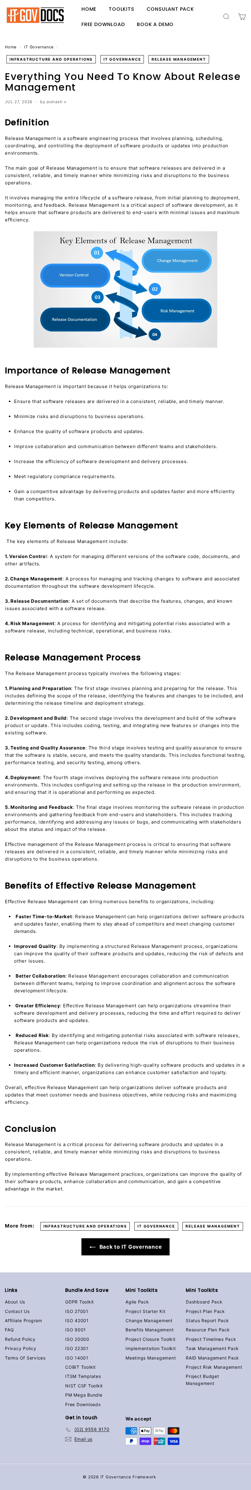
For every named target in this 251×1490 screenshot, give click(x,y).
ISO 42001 (77, 1320)
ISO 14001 (76, 1357)
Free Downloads (83, 1404)
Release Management (179, 59)
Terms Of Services (25, 1357)
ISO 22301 (76, 1348)
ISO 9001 (75, 1329)
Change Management (149, 1320)
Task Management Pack (212, 1348)
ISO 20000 (77, 1339)
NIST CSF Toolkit (84, 1385)
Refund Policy (20, 1339)
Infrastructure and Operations (51, 59)
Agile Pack (137, 1301)
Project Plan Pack (205, 1311)
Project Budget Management (202, 1380)
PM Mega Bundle (84, 1395)
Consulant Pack (170, 9)
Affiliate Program (23, 1320)
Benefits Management (150, 1329)
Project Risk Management (214, 1367)
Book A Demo (155, 24)
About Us (15, 1301)
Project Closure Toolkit (150, 1339)
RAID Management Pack (212, 1357)
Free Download (103, 24)
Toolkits (121, 9)
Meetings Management (151, 1357)
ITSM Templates (83, 1376)
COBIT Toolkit (80, 1367)
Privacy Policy (20, 1348)
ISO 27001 (76, 1311)
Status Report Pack (207, 1320)
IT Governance (39, 47)
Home (88, 9)
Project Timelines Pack (211, 1339)
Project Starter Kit (145, 1311)
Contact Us (17, 1311)
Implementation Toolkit (151, 1348)
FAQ (9, 1329)
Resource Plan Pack (208, 1329)
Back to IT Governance (130, 1247)
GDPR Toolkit (79, 1301)
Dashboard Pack (204, 1301)
